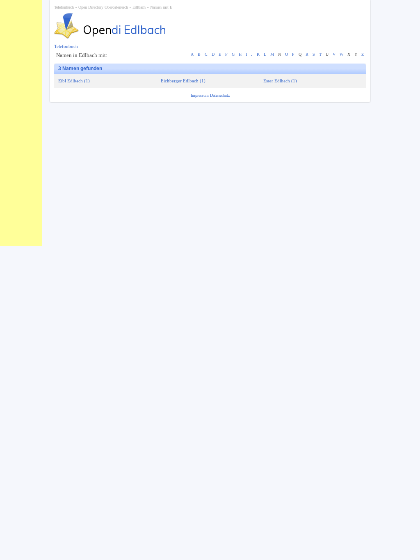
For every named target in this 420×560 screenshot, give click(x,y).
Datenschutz (220, 95)
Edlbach (139, 7)
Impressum (200, 95)
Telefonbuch (64, 7)
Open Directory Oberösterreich (103, 7)
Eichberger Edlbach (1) (183, 80)
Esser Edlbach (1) (280, 80)
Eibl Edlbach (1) (74, 80)
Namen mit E (161, 7)
